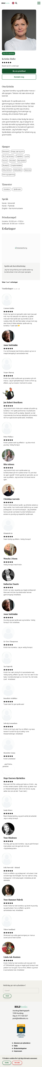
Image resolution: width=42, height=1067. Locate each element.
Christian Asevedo (12, 499)
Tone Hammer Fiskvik (13, 899)
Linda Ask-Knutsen (12, 957)
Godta (7, 1062)
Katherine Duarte (11, 584)
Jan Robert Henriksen (13, 402)
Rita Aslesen (9, 464)
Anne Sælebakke (11, 345)
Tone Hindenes (10, 837)
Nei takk (17, 1062)
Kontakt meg (19, 77)
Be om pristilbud (19, 71)
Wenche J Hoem (10, 558)
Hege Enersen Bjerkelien (14, 778)
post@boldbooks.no (20, 1018)
